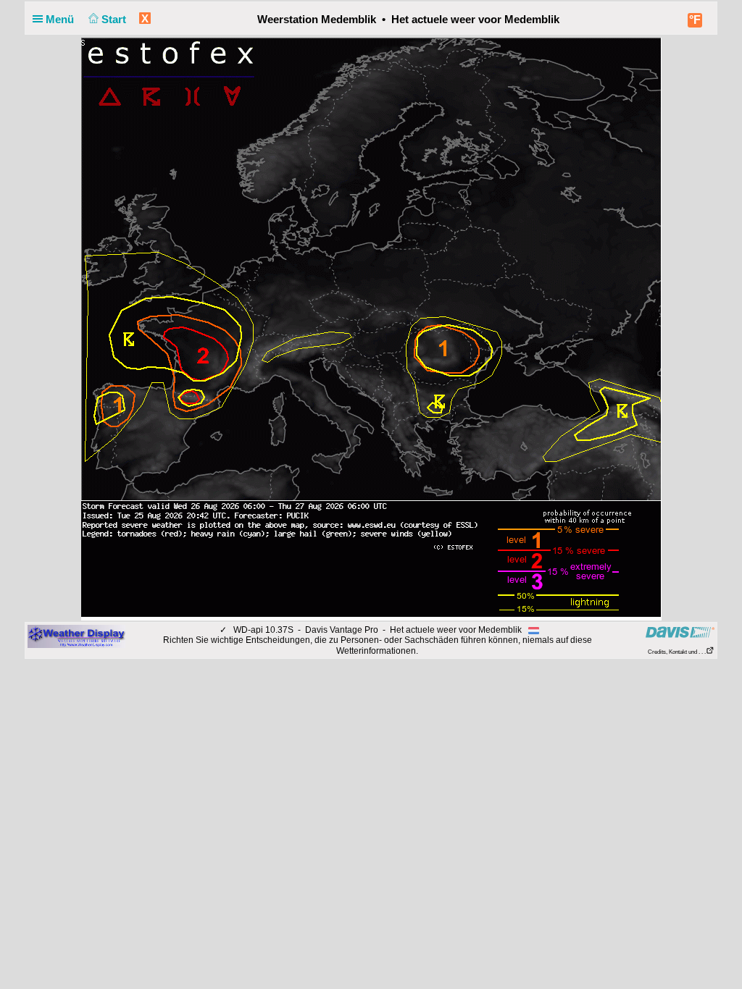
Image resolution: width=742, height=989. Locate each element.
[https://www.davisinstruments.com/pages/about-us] (680, 631)
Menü (61, 19)
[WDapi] (76, 636)
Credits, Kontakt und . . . (677, 652)
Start (115, 19)
